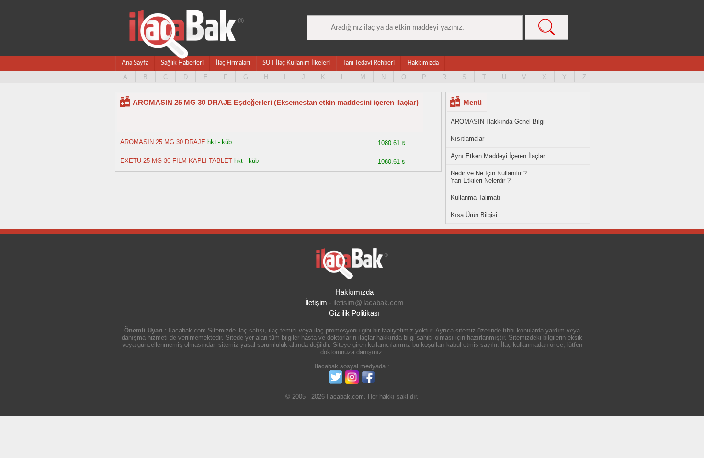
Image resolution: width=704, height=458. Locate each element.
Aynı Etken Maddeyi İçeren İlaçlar (498, 156)
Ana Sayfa (135, 63)
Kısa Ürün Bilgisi (474, 214)
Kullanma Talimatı (475, 197)
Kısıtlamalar (467, 138)
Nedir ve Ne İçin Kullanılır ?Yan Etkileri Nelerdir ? (489, 177)
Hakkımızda (423, 63)
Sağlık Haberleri (182, 63)
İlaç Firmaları (233, 63)
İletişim (316, 302)
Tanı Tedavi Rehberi (368, 63)
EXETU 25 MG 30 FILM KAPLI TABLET (176, 160)
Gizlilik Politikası (354, 313)
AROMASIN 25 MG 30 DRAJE (162, 142)
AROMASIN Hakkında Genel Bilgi (498, 121)
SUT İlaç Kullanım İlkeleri (296, 63)
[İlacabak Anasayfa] (186, 34)
